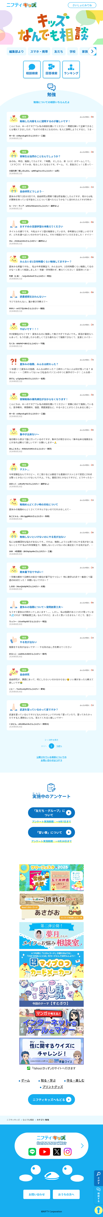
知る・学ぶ (48, 1080)
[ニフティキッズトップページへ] (22, 5)
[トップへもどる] (99, 1210)
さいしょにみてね (82, 5)
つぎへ (59, 746)
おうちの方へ (66, 1194)
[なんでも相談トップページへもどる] (51, 27)
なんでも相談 (28, 1119)
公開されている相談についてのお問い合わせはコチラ (51, 758)
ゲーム (25, 1080)
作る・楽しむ (75, 1080)
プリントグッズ (52, 1086)
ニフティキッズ (13, 1119)
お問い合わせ (37, 1194)
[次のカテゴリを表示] (92, 51)
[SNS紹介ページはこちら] (51, 1146)
